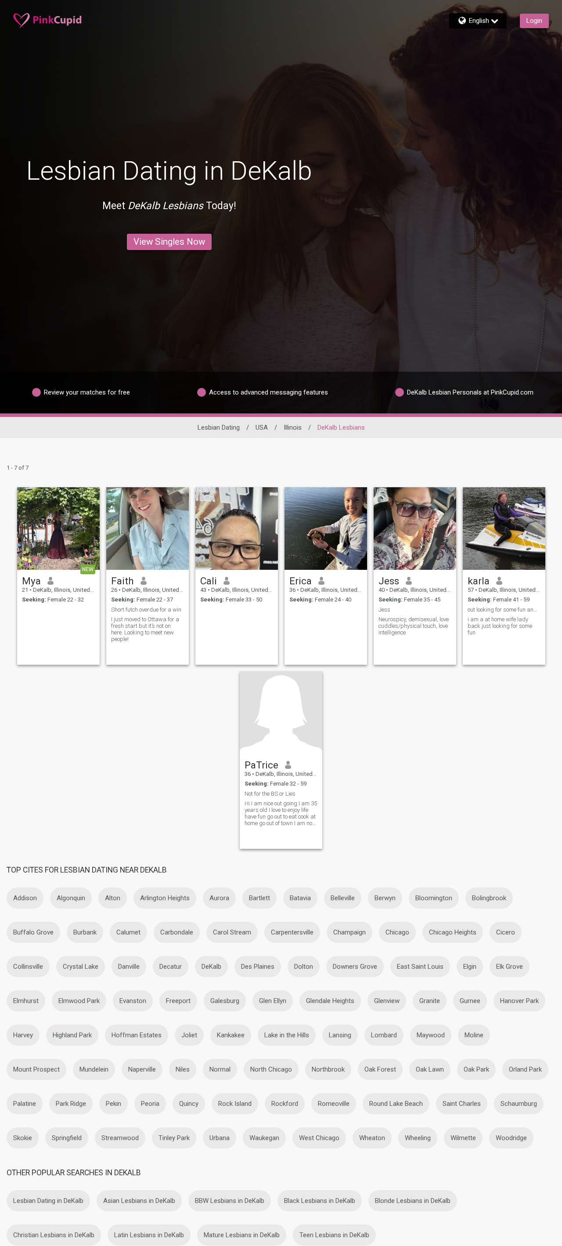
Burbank (85, 932)
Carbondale (176, 932)
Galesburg (224, 1001)
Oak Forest (380, 1069)
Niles (183, 1069)
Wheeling (418, 1138)
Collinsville (28, 967)
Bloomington (433, 898)
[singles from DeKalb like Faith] (147, 528)
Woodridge (511, 1138)
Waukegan (264, 1138)
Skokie (22, 1138)
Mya (31, 581)
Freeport (178, 1001)
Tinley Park (174, 1138)
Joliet (189, 1035)
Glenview (387, 1001)
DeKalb (211, 967)
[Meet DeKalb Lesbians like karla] (504, 528)
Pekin (113, 1104)
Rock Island (235, 1104)
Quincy (188, 1104)
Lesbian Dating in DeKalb (48, 1201)
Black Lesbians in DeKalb (319, 1201)
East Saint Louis (420, 967)
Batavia (300, 898)
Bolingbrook (489, 898)
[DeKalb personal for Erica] (326, 528)
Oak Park (476, 1069)
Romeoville (333, 1104)
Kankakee (231, 1035)
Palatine (24, 1104)
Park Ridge (71, 1104)
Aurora (219, 898)
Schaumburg (519, 1104)
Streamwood (120, 1138)
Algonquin (71, 898)
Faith (122, 581)
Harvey (23, 1035)
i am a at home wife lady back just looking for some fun (500, 626)
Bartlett (259, 898)
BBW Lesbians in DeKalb (229, 1201)
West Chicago (319, 1138)
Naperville (142, 1069)
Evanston (132, 1001)
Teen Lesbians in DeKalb (334, 1235)
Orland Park (525, 1069)
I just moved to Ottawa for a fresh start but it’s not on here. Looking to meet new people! (145, 629)
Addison (25, 898)
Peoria (150, 1104)
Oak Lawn (430, 1069)
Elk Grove (509, 967)
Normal (220, 1069)
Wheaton (372, 1138)
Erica (300, 581)
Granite (429, 1001)
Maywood (431, 1035)
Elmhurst (26, 1001)
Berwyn (385, 898)
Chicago (397, 932)
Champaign (349, 932)
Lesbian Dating (219, 427)
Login (534, 21)
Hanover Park (519, 1001)
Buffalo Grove (33, 932)
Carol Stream (232, 932)
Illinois (293, 427)
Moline (474, 1035)
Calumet (128, 932)
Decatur (170, 967)
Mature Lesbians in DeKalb (242, 1235)
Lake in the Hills (286, 1035)
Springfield (67, 1138)
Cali (208, 581)
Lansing (340, 1035)
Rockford (284, 1104)
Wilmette (463, 1138)
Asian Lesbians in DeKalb (139, 1201)
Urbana (219, 1138)
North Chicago (271, 1069)
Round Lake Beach (396, 1104)
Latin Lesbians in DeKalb (149, 1235)
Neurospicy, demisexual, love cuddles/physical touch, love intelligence (413, 626)
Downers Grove (355, 967)
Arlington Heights (165, 898)
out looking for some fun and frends (504, 609)
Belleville (343, 898)
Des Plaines (257, 967)
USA (262, 427)
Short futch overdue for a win (146, 609)
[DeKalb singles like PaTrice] (281, 712)
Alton (112, 898)
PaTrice (261, 765)
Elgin (469, 967)
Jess (388, 581)
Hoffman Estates (137, 1035)
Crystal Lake (80, 967)
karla (479, 581)
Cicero (505, 932)
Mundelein (93, 1069)
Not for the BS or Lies (270, 793)
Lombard (384, 1035)
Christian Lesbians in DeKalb (53, 1235)
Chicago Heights (452, 932)
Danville (129, 967)
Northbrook (328, 1069)
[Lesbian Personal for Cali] (236, 528)
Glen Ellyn (272, 1001)
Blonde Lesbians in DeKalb (412, 1201)
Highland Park (72, 1035)
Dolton (303, 967)
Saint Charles (462, 1104)
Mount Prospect (36, 1069)
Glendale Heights (330, 1001)
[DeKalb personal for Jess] (415, 528)
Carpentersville (292, 932)
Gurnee (470, 1001)
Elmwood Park (79, 1001)
